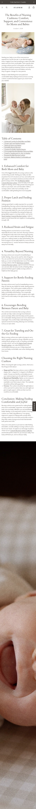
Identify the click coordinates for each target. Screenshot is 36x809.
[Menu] (2, 7)
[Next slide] (34, 2)
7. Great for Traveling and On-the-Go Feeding (17, 153)
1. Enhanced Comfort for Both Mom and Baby (17, 141)
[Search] (6, 7)
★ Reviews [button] (34, 406)
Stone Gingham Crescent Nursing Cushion (14, 216)
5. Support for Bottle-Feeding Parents (15, 149)
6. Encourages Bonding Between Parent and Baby (18, 151)
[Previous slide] (2, 2)
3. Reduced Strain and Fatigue (12, 145)
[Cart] (33, 7)
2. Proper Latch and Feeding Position (14, 143)
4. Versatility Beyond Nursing (12, 147)
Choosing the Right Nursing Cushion (14, 155)
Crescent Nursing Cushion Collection (21, 430)
